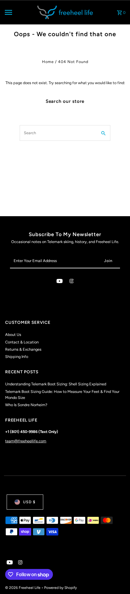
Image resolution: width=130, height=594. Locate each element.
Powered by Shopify (60, 588)
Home (48, 61)
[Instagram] (72, 282)
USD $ (29, 502)
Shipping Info (16, 356)
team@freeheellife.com (25, 441)
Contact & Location (22, 342)
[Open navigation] (18, 12)
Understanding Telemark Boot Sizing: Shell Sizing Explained (55, 384)
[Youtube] (60, 282)
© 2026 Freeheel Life (23, 588)
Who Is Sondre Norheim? (26, 405)
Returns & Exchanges (23, 349)
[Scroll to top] (117, 578)
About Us (13, 334)
